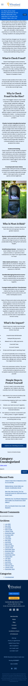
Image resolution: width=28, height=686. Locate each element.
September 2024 (10, 555)
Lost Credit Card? (14, 648)
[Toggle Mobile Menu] (2, 4)
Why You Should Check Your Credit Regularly (15, 507)
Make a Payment (14, 594)
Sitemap (14, 638)
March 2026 (8, 530)
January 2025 (9, 548)
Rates (14, 619)
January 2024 (9, 568)
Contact (14, 625)
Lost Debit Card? (14, 651)
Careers (14, 628)
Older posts (3, 466)
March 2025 (8, 544)
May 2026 (8, 526)
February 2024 (9, 566)
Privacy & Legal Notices (14, 641)
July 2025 (8, 537)
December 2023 (10, 569)
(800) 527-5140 (16, 604)
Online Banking (14, 598)
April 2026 (8, 528)
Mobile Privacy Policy (14, 643)
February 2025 (9, 546)
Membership (14, 617)
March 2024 (8, 564)
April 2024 (8, 562)
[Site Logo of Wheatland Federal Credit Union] (14, 590)
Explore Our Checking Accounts (14, 446)
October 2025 (9, 535)
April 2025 (8, 542)
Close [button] (24, 14)
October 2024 (9, 553)
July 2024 (8, 559)
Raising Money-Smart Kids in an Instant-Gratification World (14, 487)
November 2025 (9, 533)
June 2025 (8, 539)
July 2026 (8, 524)
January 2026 (9, 532)
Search (2, 469)
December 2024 (10, 550)
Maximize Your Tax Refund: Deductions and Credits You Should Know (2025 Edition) (16, 500)
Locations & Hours (14, 631)
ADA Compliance (14, 646)
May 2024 (8, 560)
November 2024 (10, 551)
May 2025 (8, 541)
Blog (14, 622)
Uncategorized (9, 577)
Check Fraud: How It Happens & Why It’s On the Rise (15, 482)
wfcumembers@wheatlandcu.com (15, 606)
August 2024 (8, 557)
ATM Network (14, 634)
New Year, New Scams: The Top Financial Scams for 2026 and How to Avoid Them (16, 493)
